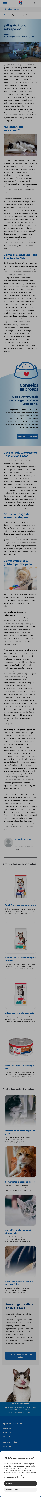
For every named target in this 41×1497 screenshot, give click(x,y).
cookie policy (19, 1477)
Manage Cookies (11, 1489)
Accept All (9, 1483)
